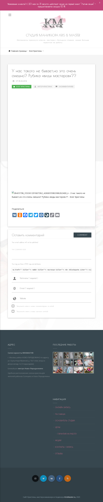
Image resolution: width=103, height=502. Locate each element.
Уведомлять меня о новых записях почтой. (32, 311)
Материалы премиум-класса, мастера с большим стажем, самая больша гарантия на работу (53, 41)
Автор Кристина (44, 86)
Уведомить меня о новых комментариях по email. (35, 306)
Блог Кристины (35, 51)
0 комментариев (66, 86)
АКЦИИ (58, 440)
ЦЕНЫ (57, 427)
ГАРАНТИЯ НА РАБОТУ (67, 433)
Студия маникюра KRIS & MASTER (53, 35)
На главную (60, 414)
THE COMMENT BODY (19, 249)
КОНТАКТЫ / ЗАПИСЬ (64, 447)
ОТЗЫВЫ (59, 453)
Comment (82, 235)
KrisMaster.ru (70, 497)
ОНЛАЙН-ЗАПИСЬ (63, 407)
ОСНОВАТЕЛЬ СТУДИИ (65, 420)
